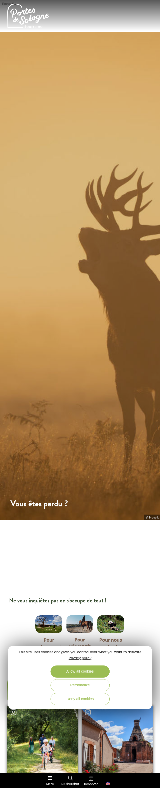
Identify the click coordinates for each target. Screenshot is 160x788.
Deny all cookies (80, 699)
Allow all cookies (80, 671)
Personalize (80, 685)
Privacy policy (80, 658)
